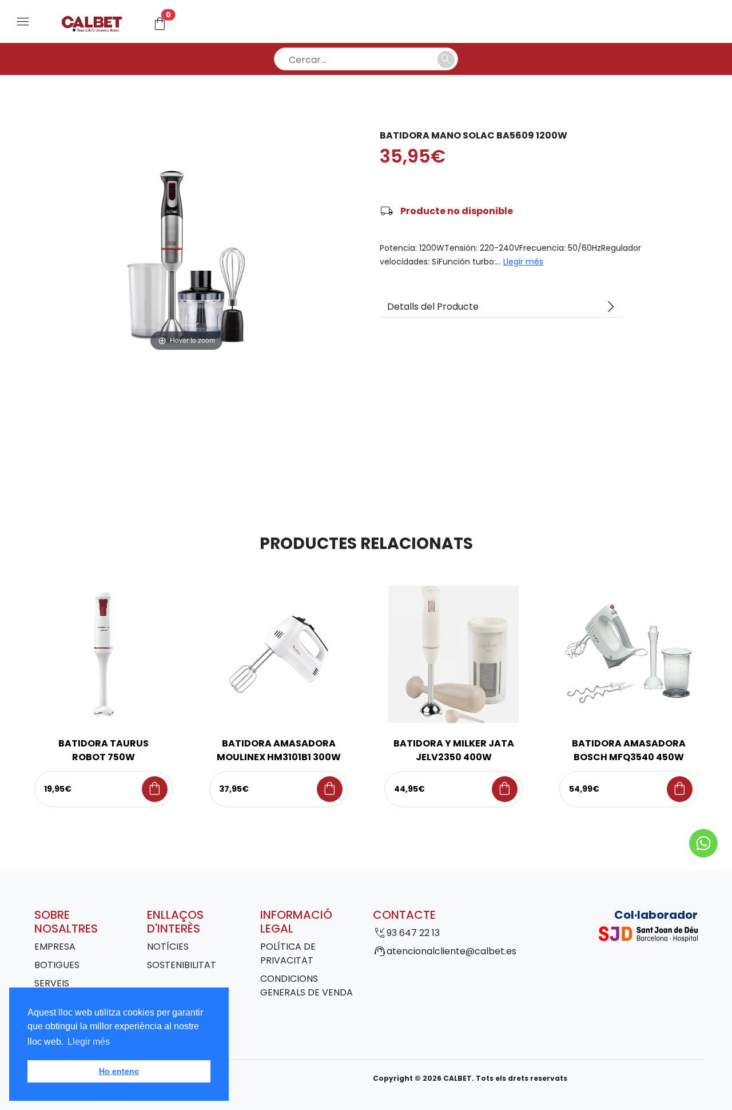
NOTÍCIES (168, 946)
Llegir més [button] (88, 1041)
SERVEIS (51, 983)
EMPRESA (54, 946)
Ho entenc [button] (119, 1071)
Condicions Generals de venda (306, 985)
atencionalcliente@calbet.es (451, 951)
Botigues (56, 964)
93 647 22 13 (413, 932)
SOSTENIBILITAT (181, 964)
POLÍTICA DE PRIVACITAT (288, 953)
